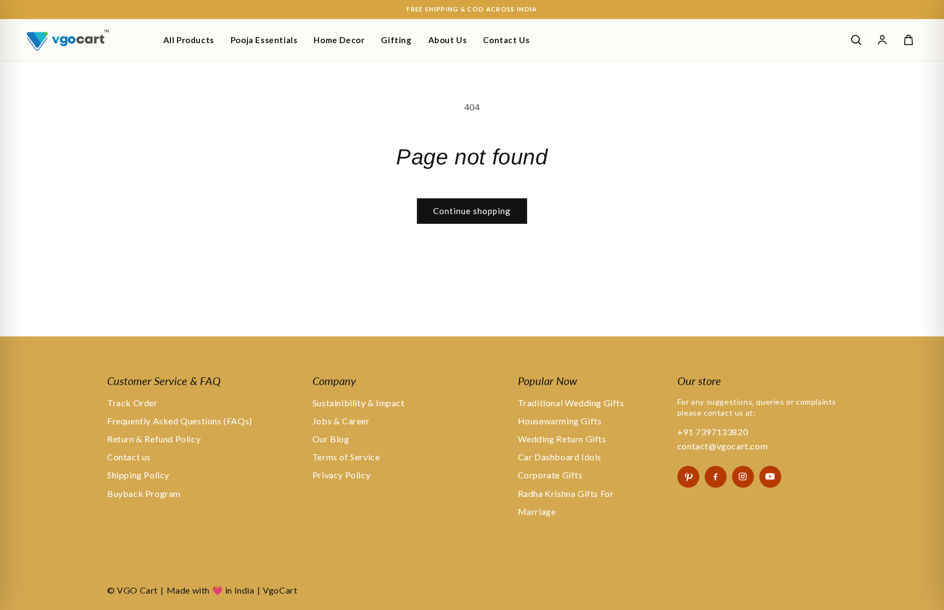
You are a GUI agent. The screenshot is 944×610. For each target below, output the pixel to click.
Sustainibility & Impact (358, 403)
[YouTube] (770, 477)
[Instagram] (743, 477)
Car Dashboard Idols (559, 457)
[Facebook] (716, 477)
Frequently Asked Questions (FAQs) (179, 421)
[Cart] (908, 40)
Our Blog (331, 439)
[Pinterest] (688, 477)
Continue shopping (472, 211)
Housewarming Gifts (560, 421)
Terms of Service (346, 457)
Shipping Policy (138, 475)
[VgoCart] (86, 40)
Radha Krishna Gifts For (566, 493)
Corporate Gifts (550, 475)
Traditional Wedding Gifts (571, 403)
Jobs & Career (341, 421)
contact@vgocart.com (722, 446)
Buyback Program (144, 493)
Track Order (132, 403)
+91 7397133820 (712, 432)
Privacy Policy (341, 475)
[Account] (882, 40)
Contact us (129, 457)
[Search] (856, 40)
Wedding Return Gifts (562, 439)
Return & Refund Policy (153, 439)
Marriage (537, 511)
